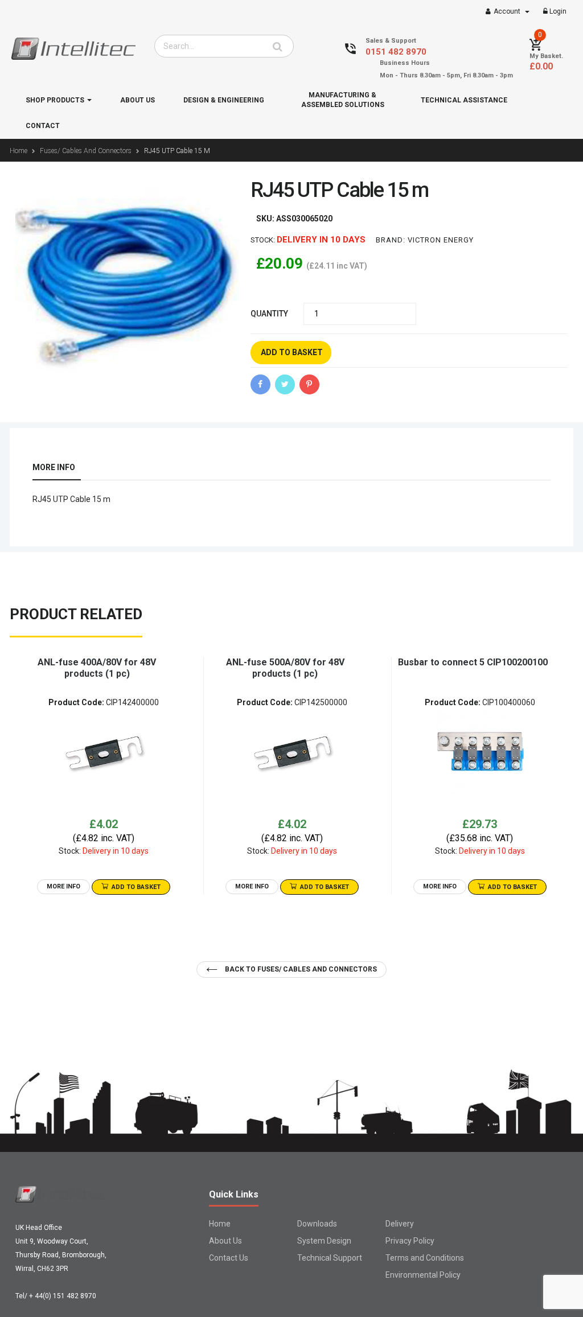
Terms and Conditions (424, 1257)
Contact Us (228, 1257)
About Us (225, 1240)
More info (53, 467)
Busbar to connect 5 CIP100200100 (473, 662)
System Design (324, 1240)
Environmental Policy (423, 1274)
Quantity (269, 313)
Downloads (317, 1223)
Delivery (399, 1223)
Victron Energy (441, 240)
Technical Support (329, 1257)
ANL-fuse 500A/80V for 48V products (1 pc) (285, 668)
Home (220, 1223)
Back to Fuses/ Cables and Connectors (300, 969)
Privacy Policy (409, 1240)
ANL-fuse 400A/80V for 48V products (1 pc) (97, 668)
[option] (104, 776)
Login (557, 11)
